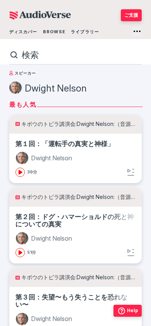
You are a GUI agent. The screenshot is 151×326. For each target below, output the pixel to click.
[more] (137, 31)
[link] (75, 158)
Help (132, 310)
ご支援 (131, 15)
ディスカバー (23, 31)
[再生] (20, 172)
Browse (54, 31)
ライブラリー (85, 31)
